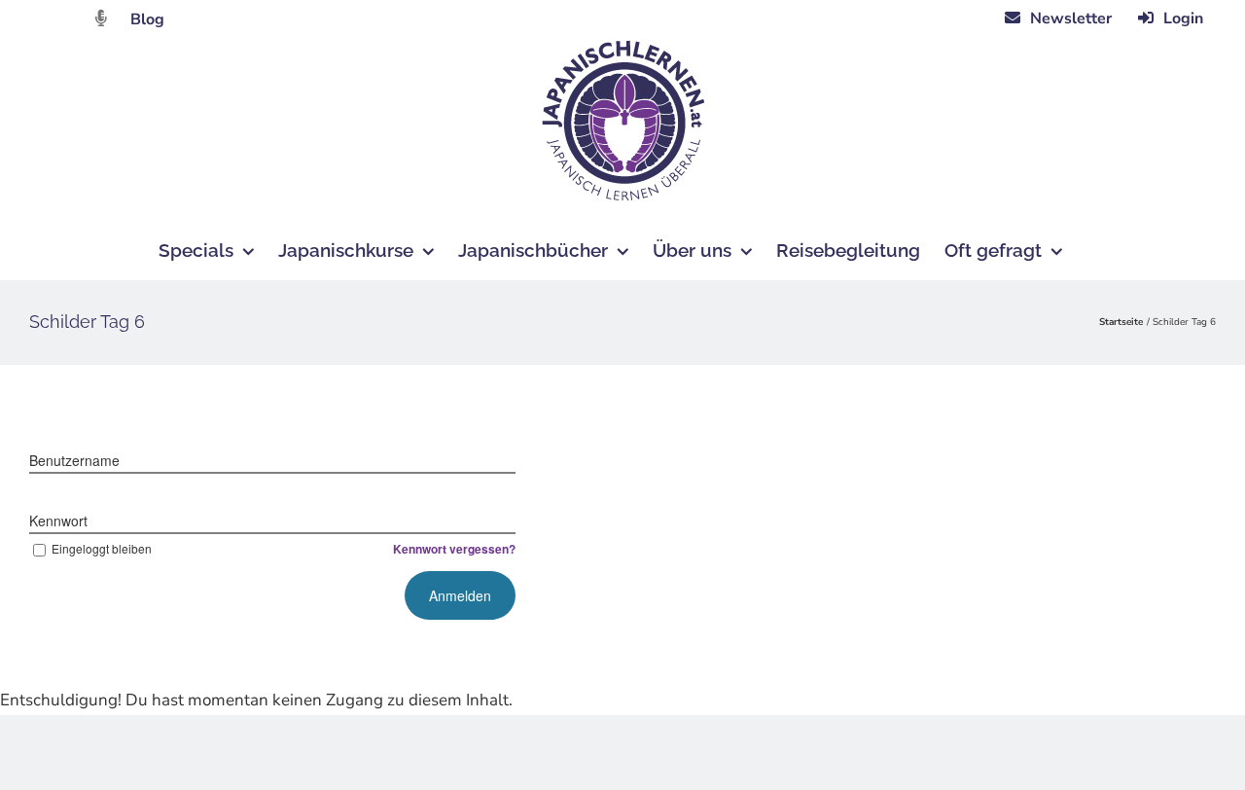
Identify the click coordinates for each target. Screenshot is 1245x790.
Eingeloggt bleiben (102, 548)
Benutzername (74, 460)
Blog (147, 19)
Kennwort (58, 520)
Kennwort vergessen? (454, 548)
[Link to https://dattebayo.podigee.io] (101, 18)
